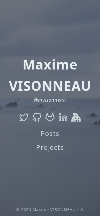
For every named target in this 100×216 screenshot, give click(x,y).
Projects (50, 147)
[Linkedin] (63, 117)
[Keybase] (76, 117)
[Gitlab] (50, 117)
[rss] (82, 209)
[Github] (37, 117)
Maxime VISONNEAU (54, 209)
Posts (50, 133)
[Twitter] (24, 117)
